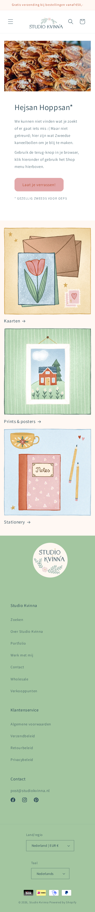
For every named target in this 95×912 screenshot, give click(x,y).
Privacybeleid (22, 759)
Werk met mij (22, 655)
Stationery (14, 522)
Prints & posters (20, 421)
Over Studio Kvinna (27, 631)
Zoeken (17, 619)
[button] (10, 21)
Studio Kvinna (39, 902)
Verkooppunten (24, 691)
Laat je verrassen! (39, 184)
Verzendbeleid (23, 736)
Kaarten (12, 321)
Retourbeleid (22, 747)
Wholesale (19, 679)
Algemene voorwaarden (31, 724)
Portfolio (18, 643)
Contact (17, 667)
